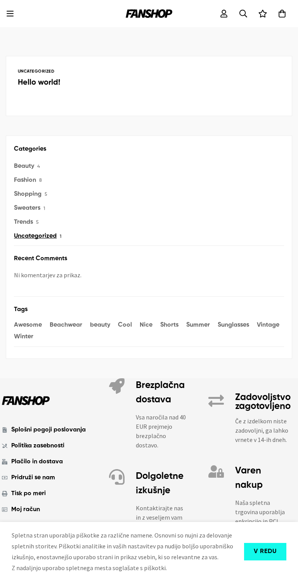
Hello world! (39, 83)
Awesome (28, 325)
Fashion (25, 180)
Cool (125, 325)
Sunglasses (233, 325)
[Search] (243, 13)
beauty (100, 325)
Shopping (28, 194)
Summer (198, 325)
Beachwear (66, 325)
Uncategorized (35, 236)
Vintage (268, 325)
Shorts (169, 325)
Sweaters (27, 208)
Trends (23, 222)
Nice (146, 325)
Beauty (24, 166)
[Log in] (224, 13)
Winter (23, 337)
